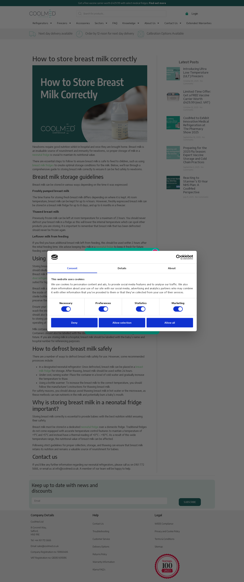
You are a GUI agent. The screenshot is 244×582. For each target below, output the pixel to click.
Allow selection (122, 322)
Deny (74, 322)
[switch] (103, 309)
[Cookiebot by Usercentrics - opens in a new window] (178, 257)
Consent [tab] (72, 268)
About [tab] (172, 268)
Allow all (169, 322)
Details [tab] (122, 268)
